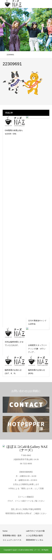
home (5, 531)
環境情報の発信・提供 (12, 535)
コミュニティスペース (12, 540)
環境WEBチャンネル (34, 540)
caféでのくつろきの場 (35, 531)
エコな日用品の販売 (34, 535)
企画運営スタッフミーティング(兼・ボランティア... (37, 348)
